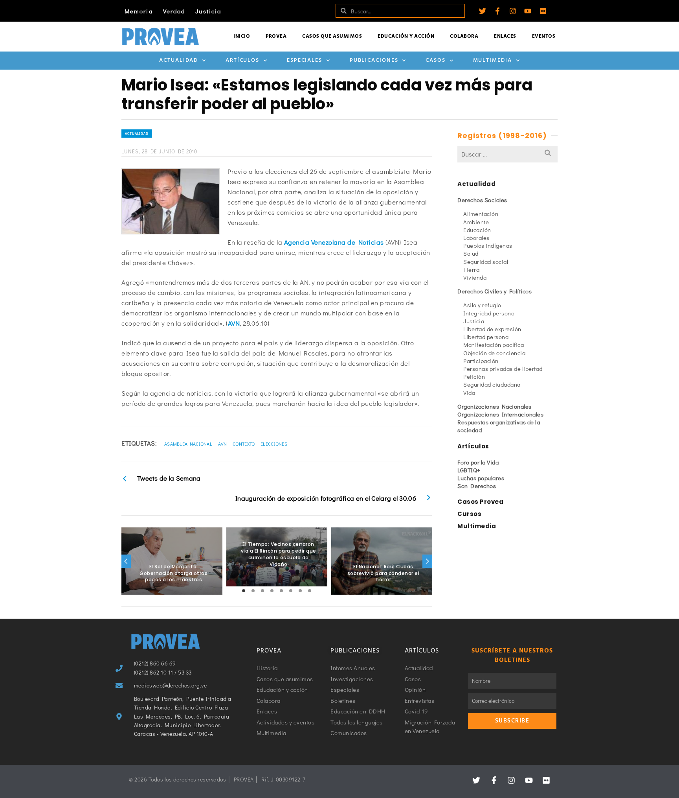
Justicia (208, 11)
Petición (474, 376)
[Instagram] (512, 11)
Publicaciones (374, 60)
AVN (234, 323)
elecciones (274, 443)
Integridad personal (489, 313)
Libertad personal (486, 337)
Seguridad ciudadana (492, 384)
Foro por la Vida (478, 462)
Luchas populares (480, 478)
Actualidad (178, 60)
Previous (126, 561)
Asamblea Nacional (188, 443)
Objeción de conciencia (494, 353)
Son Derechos (476, 486)
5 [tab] (281, 591)
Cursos (469, 514)
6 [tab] (291, 591)
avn (222, 443)
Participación (481, 361)
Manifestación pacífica (493, 344)
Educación (477, 230)
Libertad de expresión (492, 329)
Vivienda (474, 277)
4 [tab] (272, 591)
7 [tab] (300, 591)
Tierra (471, 269)
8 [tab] (310, 591)
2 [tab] (253, 591)
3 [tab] (262, 591)
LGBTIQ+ (469, 470)
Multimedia (492, 60)
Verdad (174, 11)
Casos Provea (480, 502)
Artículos (242, 60)
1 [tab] (244, 591)
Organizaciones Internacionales (500, 414)
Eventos (544, 36)
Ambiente (476, 222)
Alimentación (480, 213)
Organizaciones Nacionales (494, 406)
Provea (276, 36)
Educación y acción (406, 36)
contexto (244, 443)
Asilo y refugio (482, 305)
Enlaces (505, 36)
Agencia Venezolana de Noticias (334, 242)
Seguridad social (485, 261)
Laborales (476, 237)
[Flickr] (543, 11)
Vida (469, 392)
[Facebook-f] (497, 11)
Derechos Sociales (482, 200)
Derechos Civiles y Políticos (494, 291)
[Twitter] (482, 11)
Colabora (464, 36)
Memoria (139, 11)
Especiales (304, 60)
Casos (436, 60)
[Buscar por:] (507, 153)
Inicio (241, 36)
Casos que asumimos (332, 36)
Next (427, 561)
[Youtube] (527, 11)
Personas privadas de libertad (503, 368)
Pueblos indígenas (487, 245)
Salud (471, 253)
